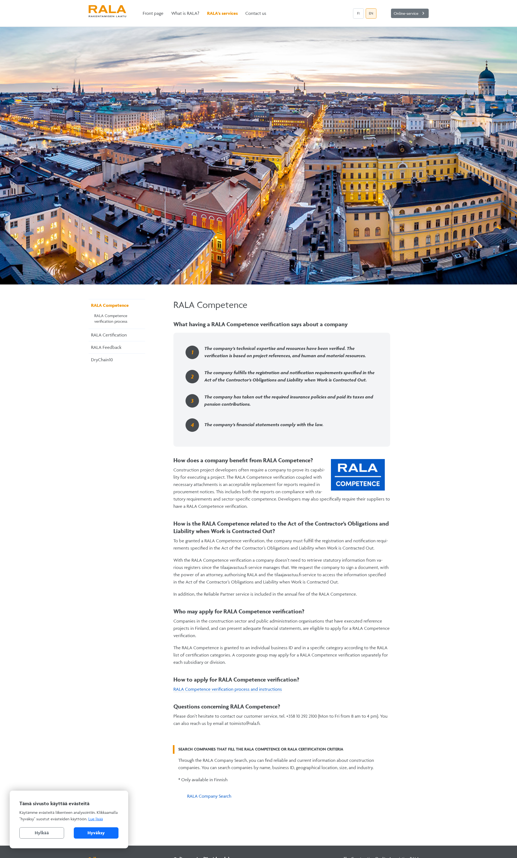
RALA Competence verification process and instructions (227, 689)
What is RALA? (185, 13)
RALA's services (222, 13)
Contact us (255, 13)
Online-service (410, 13)
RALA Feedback (106, 347)
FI (358, 13)
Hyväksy (96, 832)
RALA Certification (109, 335)
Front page (153, 13)
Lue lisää (95, 818)
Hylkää (42, 832)
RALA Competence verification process (110, 318)
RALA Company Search (209, 796)
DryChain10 (102, 359)
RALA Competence (110, 305)
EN (371, 13)
